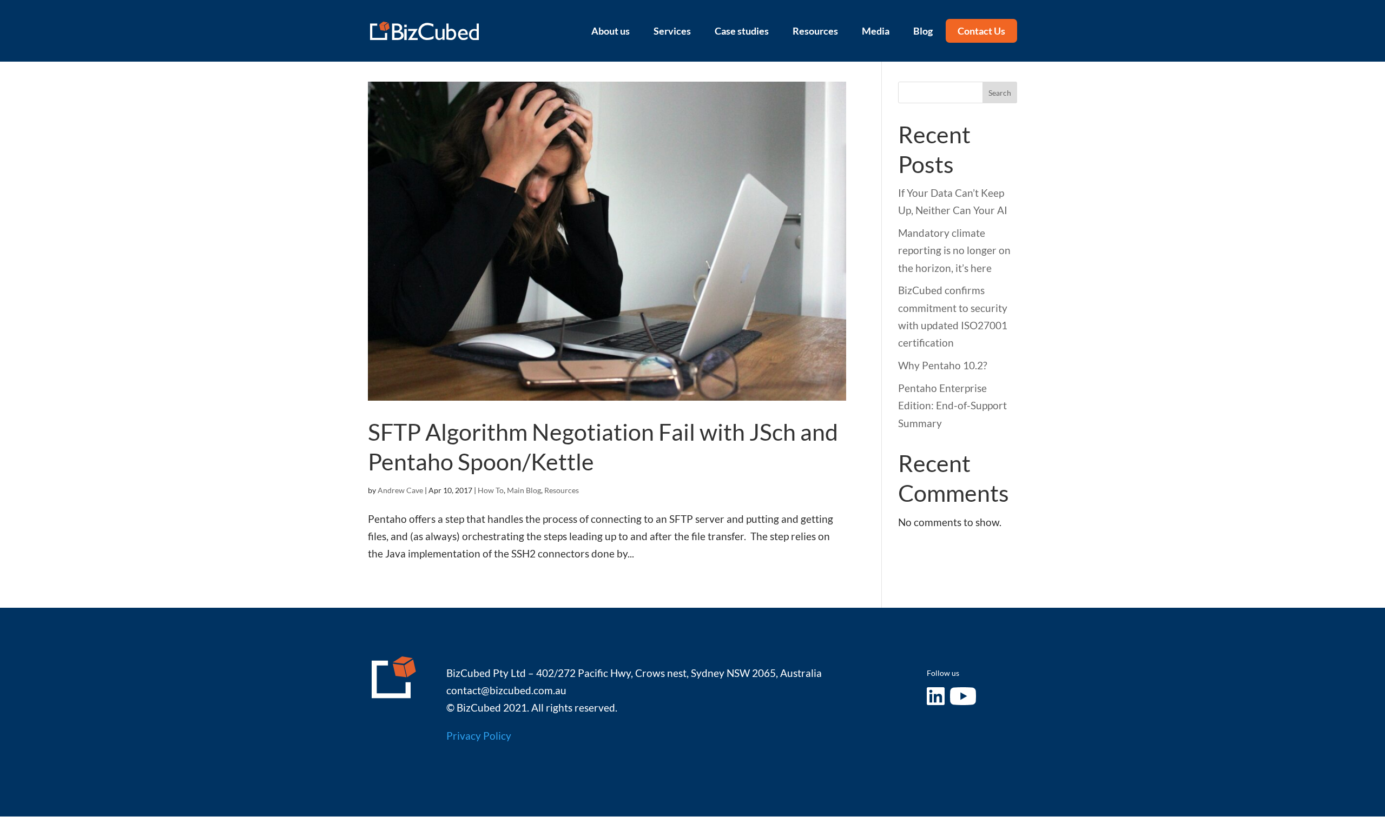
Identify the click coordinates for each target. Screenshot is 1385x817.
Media (875, 31)
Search (999, 92)
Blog (923, 31)
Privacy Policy (478, 735)
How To (491, 490)
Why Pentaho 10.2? (942, 365)
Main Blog (524, 490)
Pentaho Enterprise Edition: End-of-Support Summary (952, 405)
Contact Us (981, 31)
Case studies (742, 31)
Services (672, 31)
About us (610, 31)
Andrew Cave (400, 490)
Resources (815, 31)
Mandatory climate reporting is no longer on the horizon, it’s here (954, 250)
